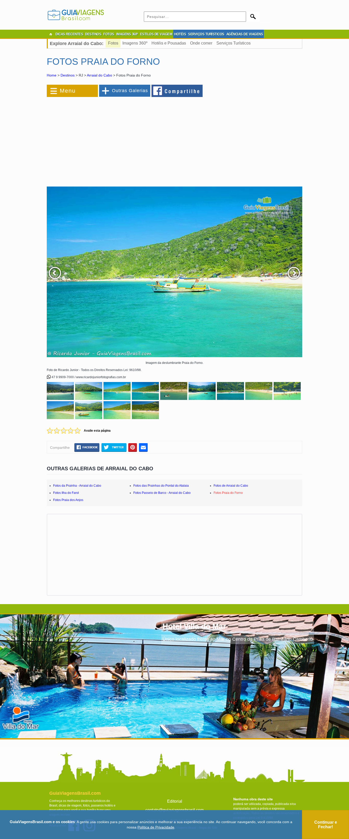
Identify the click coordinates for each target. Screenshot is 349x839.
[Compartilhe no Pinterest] (133, 447)
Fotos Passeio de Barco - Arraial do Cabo (162, 493)
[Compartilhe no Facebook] (177, 90)
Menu (68, 91)
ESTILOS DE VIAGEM (156, 34)
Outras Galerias (130, 90)
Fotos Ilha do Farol (66, 493)
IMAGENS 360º (127, 34)
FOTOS (108, 34)
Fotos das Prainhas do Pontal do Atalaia (161, 485)
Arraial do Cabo (99, 75)
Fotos (113, 43)
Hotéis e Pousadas (169, 43)
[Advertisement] (102, 139)
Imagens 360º (134, 43)
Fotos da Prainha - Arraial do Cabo (77, 485)
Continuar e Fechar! (325, 824)
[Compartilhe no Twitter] (114, 447)
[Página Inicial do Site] (50, 34)
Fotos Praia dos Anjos (68, 500)
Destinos (68, 75)
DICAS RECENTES (69, 34)
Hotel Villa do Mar (194, 626)
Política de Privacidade (155, 827)
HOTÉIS (180, 34)
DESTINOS (93, 34)
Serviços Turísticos (233, 43)
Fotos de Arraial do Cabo (231, 485)
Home (51, 75)
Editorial (174, 801)
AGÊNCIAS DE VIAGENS (244, 34)
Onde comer (201, 43)
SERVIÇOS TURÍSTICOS (206, 34)
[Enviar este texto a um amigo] (143, 447)
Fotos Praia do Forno (228, 493)
